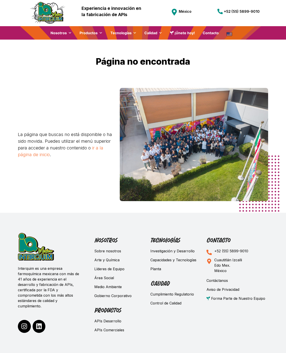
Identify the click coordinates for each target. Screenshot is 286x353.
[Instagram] (24, 326)
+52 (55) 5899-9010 (242, 11)
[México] (174, 12)
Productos (89, 33)
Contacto (211, 33)
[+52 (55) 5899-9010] (220, 11)
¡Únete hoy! (184, 33)
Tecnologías (121, 33)
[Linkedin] (39, 326)
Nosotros (58, 33)
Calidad (150, 33)
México (185, 11)
